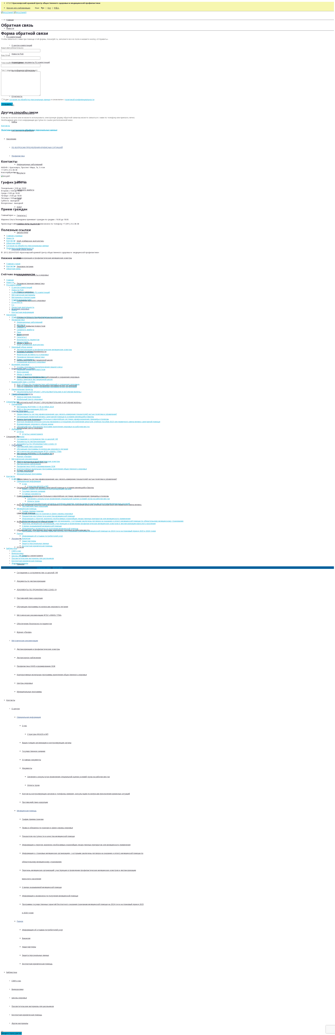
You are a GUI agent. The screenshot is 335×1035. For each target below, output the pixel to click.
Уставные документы (31, 759)
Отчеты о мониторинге (32, 555)
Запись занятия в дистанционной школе (35, 360)
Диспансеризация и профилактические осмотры (38, 649)
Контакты (10, 700)
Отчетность (17, 96)
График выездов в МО (21, 300)
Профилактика (18, 156)
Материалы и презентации (23, 297)
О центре (16, 708)
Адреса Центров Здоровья (29, 397)
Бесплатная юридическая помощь (37, 964)
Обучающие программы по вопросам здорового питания (42, 606)
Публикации (17, 404)
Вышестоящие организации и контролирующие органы (46, 742)
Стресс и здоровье (25, 359)
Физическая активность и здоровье (33, 354)
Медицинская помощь (27, 810)
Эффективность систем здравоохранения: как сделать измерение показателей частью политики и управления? (67, 479)
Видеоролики (17, 989)
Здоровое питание (25, 266)
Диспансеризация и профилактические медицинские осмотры (44, 258)
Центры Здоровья (20, 394)
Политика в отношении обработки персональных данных (29, 130)
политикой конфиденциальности (79, 99)
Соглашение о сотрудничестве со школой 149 (37, 572)
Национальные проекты (22, 389)
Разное (20, 921)
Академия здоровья (20, 309)
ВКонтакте (58, 567)
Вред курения (23, 334)
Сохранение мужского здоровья (31, 362)
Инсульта (21, 173)
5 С (13, 105)
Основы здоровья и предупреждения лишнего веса (39, 367)
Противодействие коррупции (30, 598)
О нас (24, 725)
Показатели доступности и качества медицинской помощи (48, 836)
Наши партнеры (29, 947)
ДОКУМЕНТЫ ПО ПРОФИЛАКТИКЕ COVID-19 (37, 589)
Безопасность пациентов (28, 339)
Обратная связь (13, 243)
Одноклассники (44, 567)
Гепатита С (22, 215)
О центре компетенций (22, 45)
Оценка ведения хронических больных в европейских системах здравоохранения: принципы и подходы (63, 496)
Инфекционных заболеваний (29, 164)
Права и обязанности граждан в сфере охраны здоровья (47, 827)
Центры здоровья (25, 683)
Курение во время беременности (31, 377)
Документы (17, 538)
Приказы (20, 436)
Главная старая (13, 263)
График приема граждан (33, 819)
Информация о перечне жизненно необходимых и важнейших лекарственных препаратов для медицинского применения (76, 844)
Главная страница (14, 235)
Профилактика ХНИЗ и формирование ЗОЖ (36, 666)
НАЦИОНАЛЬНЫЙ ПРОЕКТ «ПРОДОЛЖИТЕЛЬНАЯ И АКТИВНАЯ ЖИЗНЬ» (49, 402)
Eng (49, 8)
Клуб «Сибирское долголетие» (30, 241)
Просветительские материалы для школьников (33, 1006)
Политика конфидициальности (20, 248)
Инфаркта (21, 327)
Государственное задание (33, 751)
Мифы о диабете (24, 374)
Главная (10, 20)
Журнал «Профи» (24, 632)
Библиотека (11, 972)
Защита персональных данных (35, 955)
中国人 (56, 8)
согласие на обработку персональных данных (29, 99)
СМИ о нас (16, 981)
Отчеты (20, 431)
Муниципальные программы (29, 691)
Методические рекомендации (25, 640)
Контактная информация (23, 312)
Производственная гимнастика (30, 283)
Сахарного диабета (25, 190)
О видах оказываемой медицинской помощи (42, 887)
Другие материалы (20, 1023)
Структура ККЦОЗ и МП (37, 734)
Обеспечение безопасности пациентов (34, 623)
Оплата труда (33, 785)
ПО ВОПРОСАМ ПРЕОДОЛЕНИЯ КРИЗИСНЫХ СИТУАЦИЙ (37, 147)
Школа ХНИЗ (22, 232)
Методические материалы (23, 295)
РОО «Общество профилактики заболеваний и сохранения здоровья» (48, 377)
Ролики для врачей (25, 411)
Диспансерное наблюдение (29, 657)
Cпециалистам (12, 436)
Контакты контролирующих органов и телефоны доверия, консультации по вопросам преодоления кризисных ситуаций (76, 793)
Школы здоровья (19, 998)
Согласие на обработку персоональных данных (27, 245)
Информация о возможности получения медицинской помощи (50, 895)
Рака (19, 332)
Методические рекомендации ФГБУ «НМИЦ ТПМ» (39, 615)
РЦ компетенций (13, 37)
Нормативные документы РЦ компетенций (31, 62)
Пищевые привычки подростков (31, 326)
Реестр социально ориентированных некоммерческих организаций (47, 387)
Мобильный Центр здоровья (30, 428)
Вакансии (26, 938)
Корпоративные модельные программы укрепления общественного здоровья (52, 674)
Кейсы (14, 122)
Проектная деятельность (23, 307)
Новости (10, 28)
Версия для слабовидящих (18, 8)
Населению (11, 139)
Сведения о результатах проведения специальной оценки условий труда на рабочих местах (68, 776)
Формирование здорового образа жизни (35, 424)
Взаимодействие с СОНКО (23, 382)
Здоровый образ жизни (22, 249)
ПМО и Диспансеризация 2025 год (32, 409)
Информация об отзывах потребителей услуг (42, 930)
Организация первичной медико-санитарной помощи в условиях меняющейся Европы (55, 416)
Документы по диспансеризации (31, 581)
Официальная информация (29, 717)
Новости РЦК (18, 54)
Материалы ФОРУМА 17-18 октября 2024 (35, 406)
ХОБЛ (19, 334)
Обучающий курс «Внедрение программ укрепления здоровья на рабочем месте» (53, 426)
